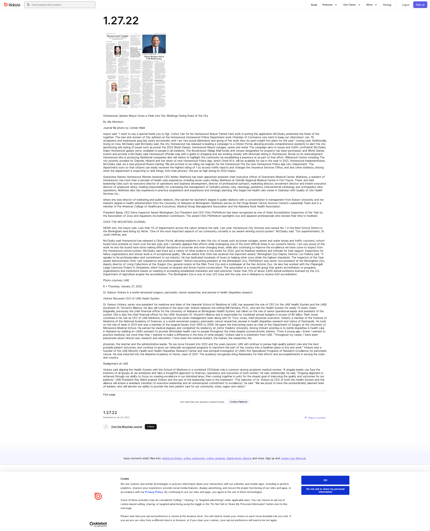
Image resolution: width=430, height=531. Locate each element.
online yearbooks (194, 458)
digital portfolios (172, 458)
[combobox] (63, 5)
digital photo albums (239, 458)
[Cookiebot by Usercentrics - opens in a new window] (98, 524)
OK (325, 480)
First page (109, 394)
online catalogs (215, 458)
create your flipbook (293, 458)
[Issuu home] (12, 5)
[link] (314, 4)
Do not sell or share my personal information (325, 490)
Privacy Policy (154, 492)
